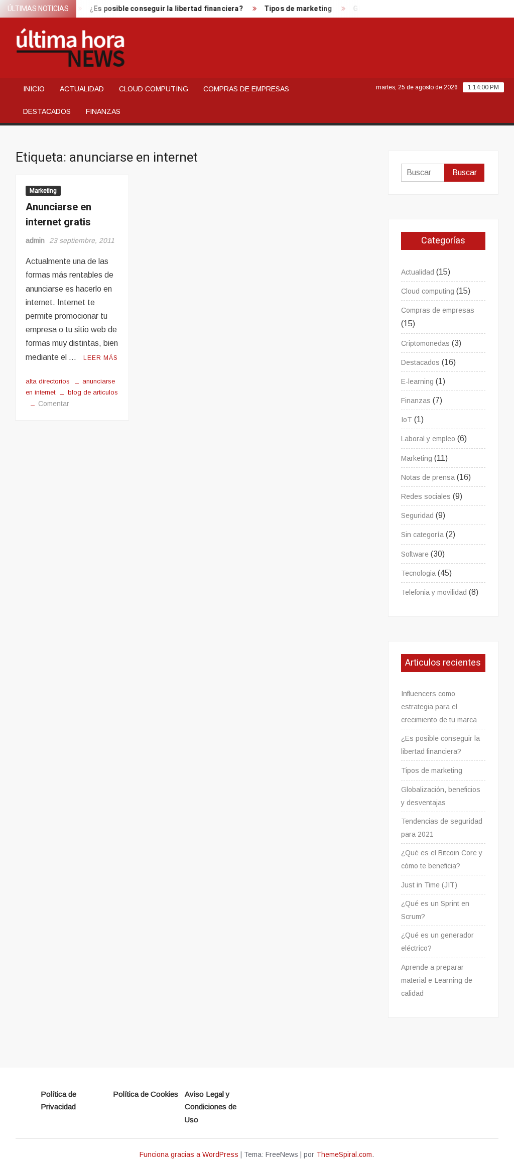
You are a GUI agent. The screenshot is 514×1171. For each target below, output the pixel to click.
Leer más (100, 357)
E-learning (417, 381)
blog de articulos (93, 392)
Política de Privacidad (58, 1100)
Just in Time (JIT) (429, 885)
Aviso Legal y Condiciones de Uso (210, 1107)
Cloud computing (153, 89)
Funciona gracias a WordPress (189, 1154)
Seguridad (417, 515)
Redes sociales (426, 496)
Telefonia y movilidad (434, 592)
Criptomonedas (425, 343)
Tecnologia (418, 573)
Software (415, 554)
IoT (406, 420)
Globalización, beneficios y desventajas (440, 796)
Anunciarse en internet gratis (58, 214)
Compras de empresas (246, 89)
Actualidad (82, 89)
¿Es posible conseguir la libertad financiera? (159, 9)
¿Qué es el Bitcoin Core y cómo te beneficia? (441, 859)
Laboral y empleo (428, 439)
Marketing (43, 190)
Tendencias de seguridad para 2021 (441, 827)
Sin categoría (422, 535)
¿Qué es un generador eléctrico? (437, 941)
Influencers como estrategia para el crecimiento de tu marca (439, 707)
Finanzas (103, 111)
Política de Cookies (145, 1094)
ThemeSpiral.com (344, 1154)
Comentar (53, 404)
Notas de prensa (428, 477)
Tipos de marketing (291, 9)
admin (35, 240)
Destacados (47, 111)
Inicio (34, 89)
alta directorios (48, 381)
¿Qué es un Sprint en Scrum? (435, 910)
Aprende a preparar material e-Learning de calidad (436, 980)
